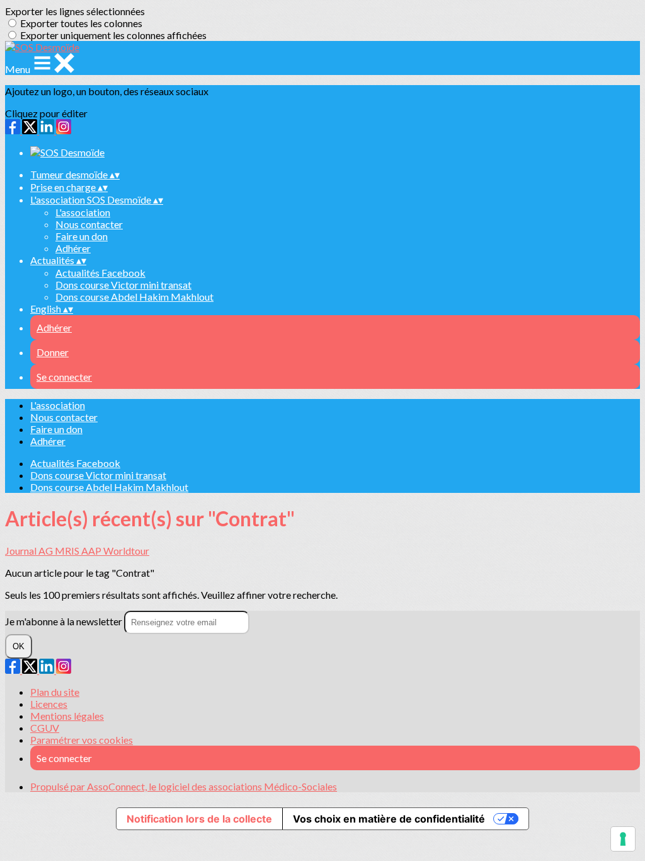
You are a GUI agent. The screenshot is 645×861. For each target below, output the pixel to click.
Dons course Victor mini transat (123, 285)
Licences (48, 704)
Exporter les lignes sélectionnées (75, 11)
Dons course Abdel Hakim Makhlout (134, 297)
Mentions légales (67, 716)
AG (46, 551)
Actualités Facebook (100, 273)
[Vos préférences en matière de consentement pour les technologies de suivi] (623, 839)
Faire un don (81, 236)
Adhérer (73, 248)
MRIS (68, 551)
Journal (21, 551)
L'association (82, 212)
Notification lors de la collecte (199, 818)
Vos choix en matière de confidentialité (389, 818)
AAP (92, 551)
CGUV (44, 728)
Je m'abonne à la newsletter (64, 621)
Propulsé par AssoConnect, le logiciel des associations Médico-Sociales (183, 786)
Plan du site (54, 692)
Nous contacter (89, 224)
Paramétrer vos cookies (81, 740)
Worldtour (126, 551)
